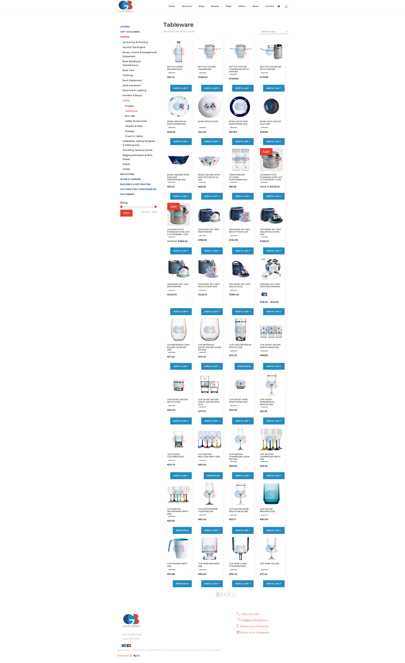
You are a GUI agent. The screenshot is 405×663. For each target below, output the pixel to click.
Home (172, 6)
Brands (215, 6)
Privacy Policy (138, 650)
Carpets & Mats (134, 126)
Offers (242, 6)
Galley (126, 100)
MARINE (124, 36)
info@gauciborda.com (254, 620)
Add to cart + (273, 311)
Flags (228, 6)
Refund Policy (170, 650)
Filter (126, 213)
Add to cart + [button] (181, 88)
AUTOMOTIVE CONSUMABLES (138, 189)
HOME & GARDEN (130, 179)
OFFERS (125, 26)
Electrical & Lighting (134, 90)
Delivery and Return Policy (189, 650)
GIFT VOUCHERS (130, 31)
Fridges (129, 106)
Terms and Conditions (211, 650)
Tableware (131, 111)
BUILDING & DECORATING (135, 184)
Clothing (128, 75)
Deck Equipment (132, 80)
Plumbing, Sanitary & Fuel (137, 150)
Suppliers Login (123, 650)
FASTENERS (127, 194)
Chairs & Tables (134, 136)
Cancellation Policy (154, 650)
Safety (126, 169)
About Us (187, 6)
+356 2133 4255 (249, 614)
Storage (129, 131)
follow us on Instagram (255, 632)
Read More (244, 366)
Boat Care (128, 70)
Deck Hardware (132, 85)
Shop (201, 6)
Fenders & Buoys (132, 95)
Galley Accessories (136, 121)
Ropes (126, 164)
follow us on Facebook (254, 626)
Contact (269, 6)
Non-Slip (130, 116)
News (255, 6)
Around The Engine (134, 47)
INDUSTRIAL (127, 174)
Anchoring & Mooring (135, 42)
